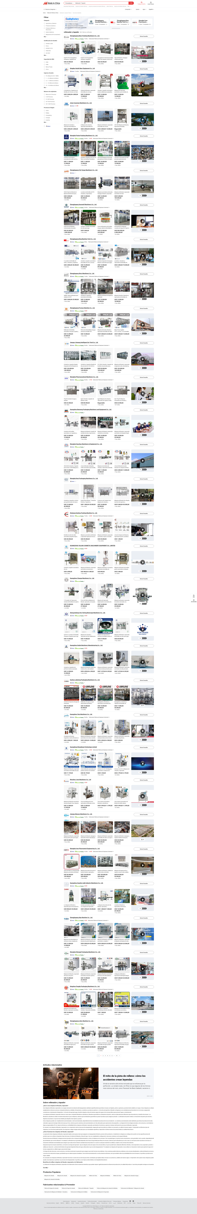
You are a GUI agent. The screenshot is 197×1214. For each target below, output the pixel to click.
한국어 (110, 1203)
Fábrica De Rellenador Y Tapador (86, 1188)
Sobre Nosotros (66, 1201)
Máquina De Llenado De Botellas (52, 1179)
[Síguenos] (130, 1201)
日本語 (72, 1203)
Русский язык (104, 1203)
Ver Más (45, 1168)
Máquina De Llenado (49, 1175)
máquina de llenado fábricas (81, 6)
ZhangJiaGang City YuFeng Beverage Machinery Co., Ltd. (87, 613)
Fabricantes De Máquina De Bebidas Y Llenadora (55, 1192)
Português (93, 1203)
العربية (114, 1203)
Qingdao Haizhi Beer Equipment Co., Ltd (82, 68)
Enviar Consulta (144, 36)
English (57, 1203)
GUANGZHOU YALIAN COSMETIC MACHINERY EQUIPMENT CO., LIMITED (92, 545)
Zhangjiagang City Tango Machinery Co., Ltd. (84, 170)
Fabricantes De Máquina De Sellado (79, 1192)
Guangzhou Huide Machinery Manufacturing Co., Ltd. (86, 645)
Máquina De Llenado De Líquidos (78, 1175)
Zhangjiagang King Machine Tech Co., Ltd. (83, 239)
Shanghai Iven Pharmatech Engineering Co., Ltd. (85, 848)
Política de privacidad (92, 1201)
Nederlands (119, 1203)
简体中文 (62, 1203)
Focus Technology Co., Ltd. (95, 1206)
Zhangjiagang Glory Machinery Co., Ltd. (82, 273)
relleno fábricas (110, 6)
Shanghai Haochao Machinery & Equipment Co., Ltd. (86, 444)
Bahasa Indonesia (146, 1203)
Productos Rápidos (117, 1201)
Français (77, 1203)
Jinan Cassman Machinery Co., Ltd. (81, 103)
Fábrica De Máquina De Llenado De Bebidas (107, 1188)
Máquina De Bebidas (105, 1175)
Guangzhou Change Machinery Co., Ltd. (82, 578)
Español (82, 1203)
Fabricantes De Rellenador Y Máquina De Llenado (132, 1188)
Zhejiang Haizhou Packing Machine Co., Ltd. (83, 513)
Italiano (98, 1203)
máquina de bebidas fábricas (120, 6)
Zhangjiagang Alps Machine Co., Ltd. (81, 917)
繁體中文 (68, 1203)
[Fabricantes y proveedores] (51, 3)
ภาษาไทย (129, 1203)
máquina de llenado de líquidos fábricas (97, 6)
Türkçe (134, 1203)
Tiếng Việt (139, 1203)
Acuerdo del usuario (82, 1201)
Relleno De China (93, 1175)
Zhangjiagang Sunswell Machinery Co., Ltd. (83, 204)
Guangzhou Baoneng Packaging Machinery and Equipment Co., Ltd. (91, 409)
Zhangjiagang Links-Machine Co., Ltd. (81, 1021)
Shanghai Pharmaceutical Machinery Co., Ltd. (84, 377)
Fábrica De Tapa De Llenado (68, 1188)
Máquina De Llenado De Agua (131, 1175)
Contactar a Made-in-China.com (105, 1201)
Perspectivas (125, 1201)
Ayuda (137, 9)
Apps (144, 9)
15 (116, 1055)
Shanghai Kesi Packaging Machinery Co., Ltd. (84, 478)
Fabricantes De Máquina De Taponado (100, 1192)
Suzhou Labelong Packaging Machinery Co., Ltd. (85, 680)
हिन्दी (125, 1203)
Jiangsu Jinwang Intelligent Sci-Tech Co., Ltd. (84, 342)
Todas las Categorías (50, 9)
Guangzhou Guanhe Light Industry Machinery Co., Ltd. (86, 883)
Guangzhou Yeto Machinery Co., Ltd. (81, 714)
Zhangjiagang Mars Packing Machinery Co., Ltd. (85, 36)
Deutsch (87, 1203)
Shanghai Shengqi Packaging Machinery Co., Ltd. (85, 952)
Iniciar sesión (151, 4)
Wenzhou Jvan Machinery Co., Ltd (80, 779)
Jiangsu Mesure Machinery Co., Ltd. (81, 814)
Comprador (127, 9)
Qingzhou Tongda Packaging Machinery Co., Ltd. (85, 986)
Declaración (73, 1201)
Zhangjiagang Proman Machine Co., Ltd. (82, 308)
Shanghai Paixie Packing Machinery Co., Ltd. (84, 135)
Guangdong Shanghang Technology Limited (83, 747)
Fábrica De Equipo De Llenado (51, 1188)
